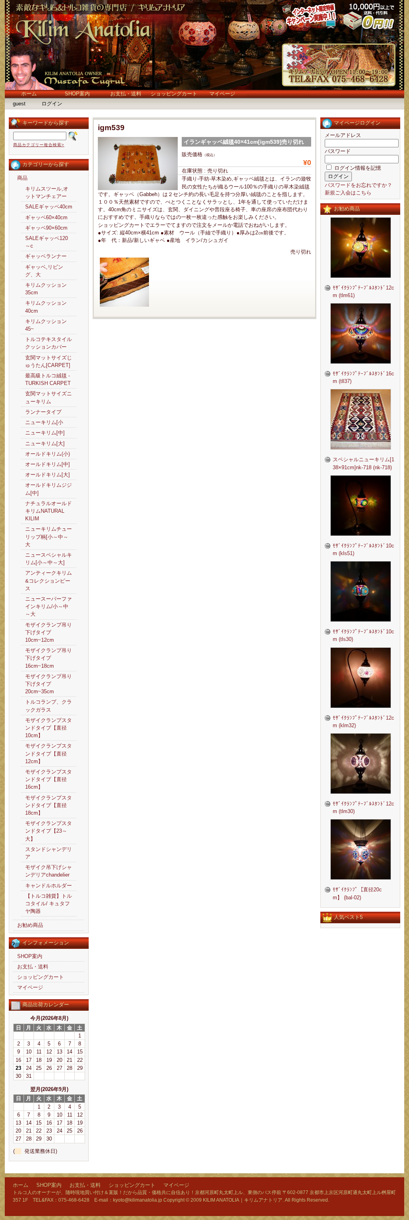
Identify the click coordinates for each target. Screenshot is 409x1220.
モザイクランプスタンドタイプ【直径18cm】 (48, 805)
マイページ (222, 94)
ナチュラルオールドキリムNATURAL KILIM (48, 511)
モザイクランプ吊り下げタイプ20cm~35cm (48, 683)
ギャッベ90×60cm (46, 228)
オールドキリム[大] (47, 475)
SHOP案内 (77, 94)
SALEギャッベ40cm (48, 207)
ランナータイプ (43, 412)
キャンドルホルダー (48, 886)
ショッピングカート (174, 94)
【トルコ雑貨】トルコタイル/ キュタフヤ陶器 (48, 903)
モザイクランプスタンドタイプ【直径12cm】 (48, 753)
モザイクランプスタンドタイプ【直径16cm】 (48, 779)
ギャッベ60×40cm (46, 217)
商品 (22, 178)
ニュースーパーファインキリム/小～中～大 (48, 606)
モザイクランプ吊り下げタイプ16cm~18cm (48, 658)
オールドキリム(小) (47, 454)
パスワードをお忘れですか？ (358, 185)
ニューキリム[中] (45, 433)
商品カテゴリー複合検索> (38, 145)
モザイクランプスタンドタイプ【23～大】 (48, 830)
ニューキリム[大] (45, 443)
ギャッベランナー (46, 256)
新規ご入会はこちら (348, 193)
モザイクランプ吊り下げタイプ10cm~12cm (48, 632)
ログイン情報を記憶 (357, 168)
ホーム (29, 94)
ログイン (52, 104)
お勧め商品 (30, 925)
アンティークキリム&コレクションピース (48, 580)
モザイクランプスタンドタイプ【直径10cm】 (48, 727)
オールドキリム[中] (47, 464)
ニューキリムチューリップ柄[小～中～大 (48, 536)
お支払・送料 (125, 94)
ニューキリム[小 (44, 422)
